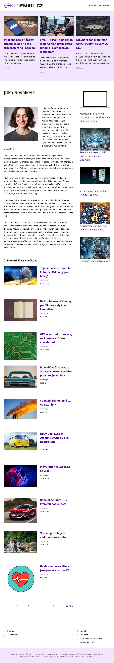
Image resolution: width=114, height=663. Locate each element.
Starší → (69, 606)
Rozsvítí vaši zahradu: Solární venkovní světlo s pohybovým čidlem (56, 371)
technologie (80, 68)
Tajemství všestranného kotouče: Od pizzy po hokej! (55, 272)
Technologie (103, 5)
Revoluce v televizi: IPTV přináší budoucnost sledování (93, 156)
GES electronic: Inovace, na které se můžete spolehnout (56, 338)
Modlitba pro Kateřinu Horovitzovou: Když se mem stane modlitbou (95, 117)
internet (6, 68)
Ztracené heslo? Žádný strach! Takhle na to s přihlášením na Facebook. (20, 43)
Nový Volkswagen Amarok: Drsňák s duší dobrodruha (54, 437)
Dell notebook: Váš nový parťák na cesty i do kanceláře (56, 305)
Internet (92, 5)
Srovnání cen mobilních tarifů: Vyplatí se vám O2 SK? (92, 43)
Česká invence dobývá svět (95, 261)
